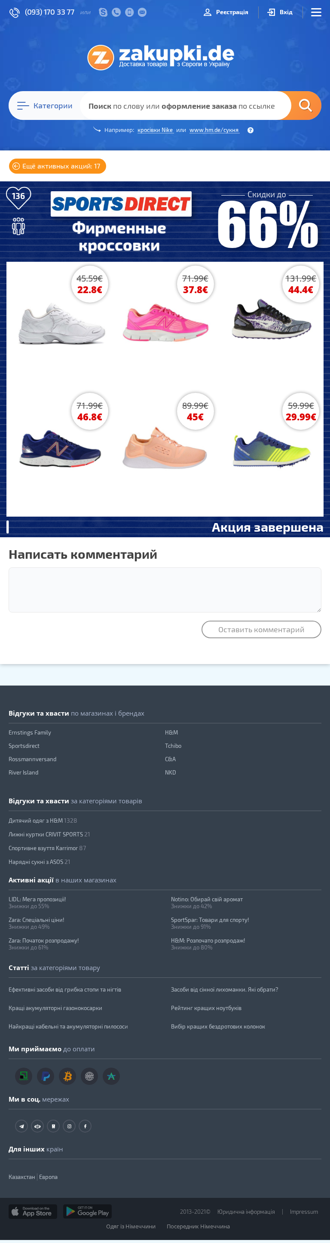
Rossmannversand (32, 759)
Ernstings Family (30, 732)
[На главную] (165, 57)
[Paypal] (45, 1076)
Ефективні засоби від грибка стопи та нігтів (65, 989)
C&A (170, 759)
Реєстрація (231, 11)
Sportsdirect (24, 745)
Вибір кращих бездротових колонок (218, 1026)
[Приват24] (23, 1076)
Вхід (285, 11)
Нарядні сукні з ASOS (39, 861)
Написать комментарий (83, 553)
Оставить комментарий (261, 629)
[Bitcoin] (67, 1076)
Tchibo (173, 745)
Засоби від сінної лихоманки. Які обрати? (224, 989)
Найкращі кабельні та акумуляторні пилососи (68, 1026)
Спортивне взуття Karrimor (47, 847)
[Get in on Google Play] (87, 1211)
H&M (171, 732)
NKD (170, 772)
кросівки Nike (156, 129)
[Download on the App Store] (33, 1211)
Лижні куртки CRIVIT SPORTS (49, 834)
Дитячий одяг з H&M (43, 820)
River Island (23, 772)
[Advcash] (111, 1076)
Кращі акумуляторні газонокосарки (55, 1007)
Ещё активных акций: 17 (60, 166)
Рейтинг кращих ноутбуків (206, 1007)
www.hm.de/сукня (214, 129)
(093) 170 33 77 (49, 11)
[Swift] (89, 1076)
